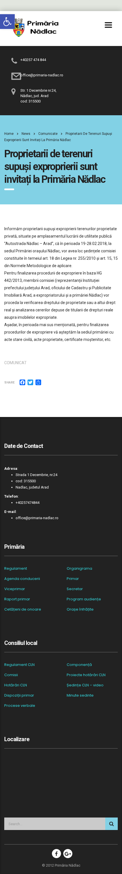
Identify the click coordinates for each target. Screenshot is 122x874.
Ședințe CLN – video (85, 685)
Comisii (11, 675)
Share (9, 382)
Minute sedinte (80, 695)
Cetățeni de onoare (22, 609)
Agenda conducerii (22, 579)
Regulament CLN (19, 665)
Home (9, 134)
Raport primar (17, 599)
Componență (79, 665)
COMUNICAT (15, 363)
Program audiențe (84, 599)
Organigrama (79, 568)
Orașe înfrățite (80, 609)
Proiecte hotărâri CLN (86, 675)
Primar (73, 579)
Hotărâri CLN (15, 685)
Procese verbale (19, 705)
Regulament (15, 568)
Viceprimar (14, 589)
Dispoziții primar (19, 695)
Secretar (75, 589)
